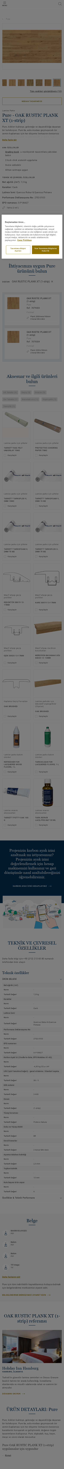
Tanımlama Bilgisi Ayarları (18, 250)
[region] (32, 237)
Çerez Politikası (24, 240)
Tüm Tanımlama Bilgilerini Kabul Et (45, 250)
